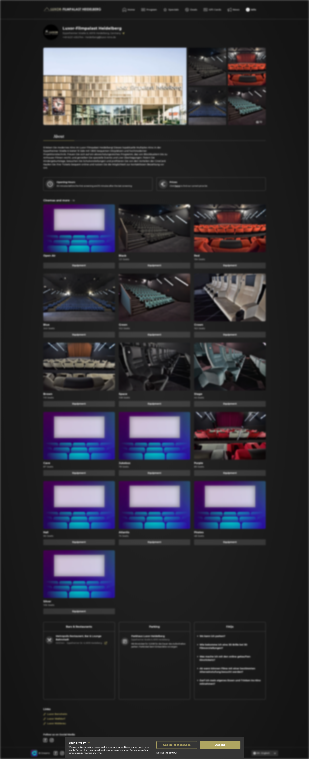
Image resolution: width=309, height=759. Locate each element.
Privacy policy (136, 750)
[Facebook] (45, 740)
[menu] (251, 10)
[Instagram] (52, 740)
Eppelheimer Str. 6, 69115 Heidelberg (84, 643)
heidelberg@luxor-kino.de (100, 37)
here (177, 186)
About (59, 136)
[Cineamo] (34, 753)
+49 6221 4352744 (73, 37)
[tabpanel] (106, 155)
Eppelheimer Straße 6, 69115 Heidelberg (150, 639)
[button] (259, 122)
